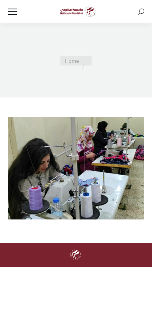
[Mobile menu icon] (12, 11)
